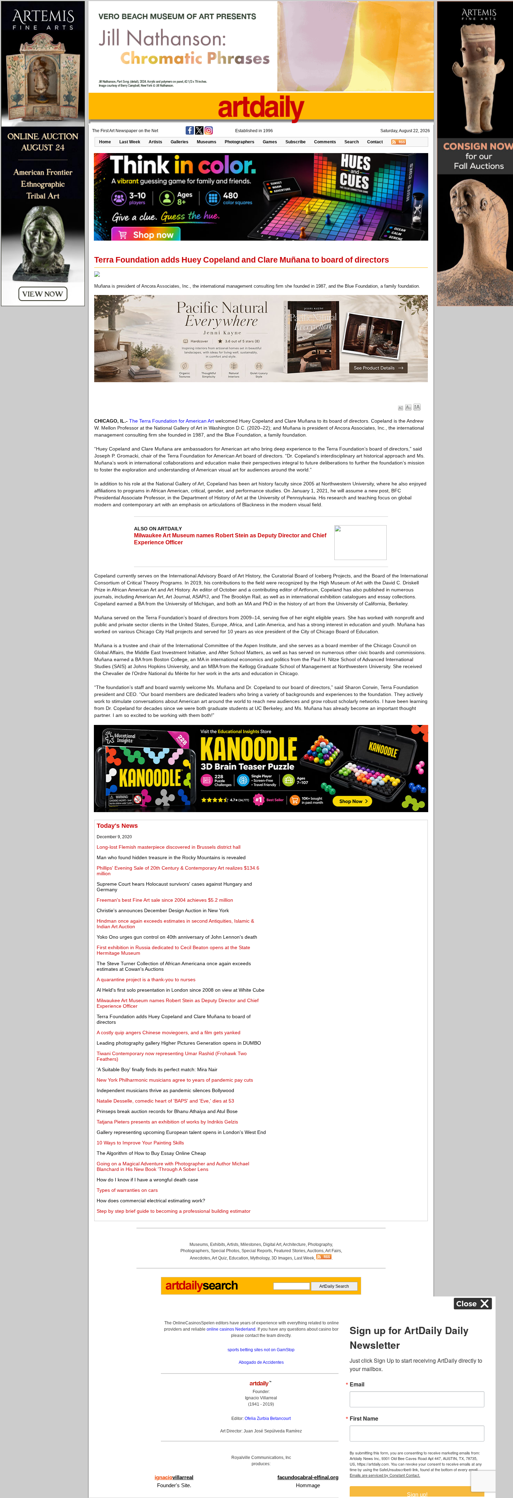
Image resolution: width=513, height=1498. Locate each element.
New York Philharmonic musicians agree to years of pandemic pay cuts (175, 1080)
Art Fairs (333, 1250)
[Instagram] (209, 133)
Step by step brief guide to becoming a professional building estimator (174, 1211)
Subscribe (295, 141)
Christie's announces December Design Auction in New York (163, 910)
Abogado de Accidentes (261, 1362)
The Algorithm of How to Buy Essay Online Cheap (151, 1153)
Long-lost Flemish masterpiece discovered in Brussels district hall (168, 847)
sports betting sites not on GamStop (261, 1349)
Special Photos (225, 1250)
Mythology (259, 1258)
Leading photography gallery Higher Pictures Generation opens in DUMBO (179, 1043)
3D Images (282, 1258)
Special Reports (256, 1250)
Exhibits (217, 1244)
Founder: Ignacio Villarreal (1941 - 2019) (261, 1398)
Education (238, 1258)
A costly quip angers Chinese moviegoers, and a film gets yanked (168, 1032)
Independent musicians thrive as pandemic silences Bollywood (165, 1090)
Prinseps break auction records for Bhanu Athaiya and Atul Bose (167, 1111)
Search (351, 141)
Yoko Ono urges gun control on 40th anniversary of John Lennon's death (177, 937)
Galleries (179, 141)
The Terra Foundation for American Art (171, 421)
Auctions (315, 1250)
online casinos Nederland (231, 1329)
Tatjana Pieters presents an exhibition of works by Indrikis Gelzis (167, 1122)
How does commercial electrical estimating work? (151, 1200)
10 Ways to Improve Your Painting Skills (140, 1142)
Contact (375, 141)
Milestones (250, 1244)
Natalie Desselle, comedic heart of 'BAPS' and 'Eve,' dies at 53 (165, 1101)
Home (105, 141)
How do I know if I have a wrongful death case (147, 1179)
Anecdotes (200, 1258)
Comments (325, 141)
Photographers (239, 141)
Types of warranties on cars (127, 1190)
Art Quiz (219, 1258)
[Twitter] (199, 133)
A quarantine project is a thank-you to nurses (146, 979)
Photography (320, 1244)
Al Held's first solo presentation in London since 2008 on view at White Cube (181, 990)
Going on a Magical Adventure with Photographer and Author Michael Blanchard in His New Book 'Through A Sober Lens (173, 1166)
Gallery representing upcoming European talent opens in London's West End (181, 1132)
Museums (206, 141)
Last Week (129, 141)
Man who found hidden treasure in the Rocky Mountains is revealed (171, 857)
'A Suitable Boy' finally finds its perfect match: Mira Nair (157, 1069)
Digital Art (272, 1244)
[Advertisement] (348, 871)
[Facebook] (190, 133)
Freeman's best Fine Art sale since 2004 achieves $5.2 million (165, 900)
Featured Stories (289, 1250)
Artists (155, 141)
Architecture (294, 1244)
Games (270, 141)
